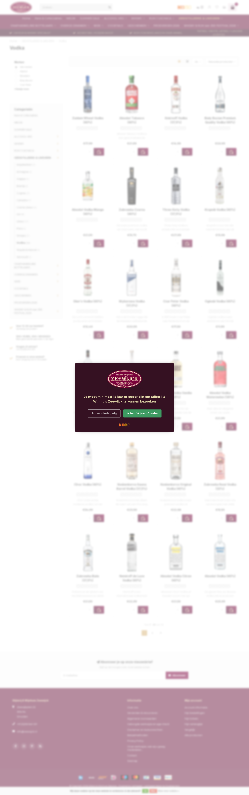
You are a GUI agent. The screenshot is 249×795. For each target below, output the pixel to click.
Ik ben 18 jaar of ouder (142, 413)
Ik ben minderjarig (104, 413)
